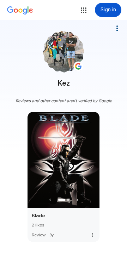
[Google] (20, 10)
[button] (84, 10)
